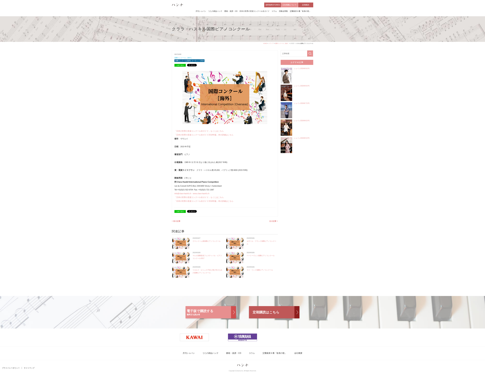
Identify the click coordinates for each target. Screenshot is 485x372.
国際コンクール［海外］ (282, 43)
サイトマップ (29, 368)
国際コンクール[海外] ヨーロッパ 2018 (189, 61)
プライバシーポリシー (11, 368)
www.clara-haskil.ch (201, 193)
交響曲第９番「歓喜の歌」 (300, 11)
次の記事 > (273, 221)
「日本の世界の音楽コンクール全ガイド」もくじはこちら (199, 131)
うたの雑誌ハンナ (215, 11)
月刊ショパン (201, 11)
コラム (274, 11)
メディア (271, 43)
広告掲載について (289, 5)
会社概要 (298, 353)
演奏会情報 (283, 11)
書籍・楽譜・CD (230, 11)
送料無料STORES (272, 5)
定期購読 (305, 5)
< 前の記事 (176, 221)
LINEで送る (180, 65)
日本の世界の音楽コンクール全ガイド (254, 11)
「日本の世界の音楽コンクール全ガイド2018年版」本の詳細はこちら (203, 135)
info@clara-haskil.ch (183, 193)
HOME (265, 43)
